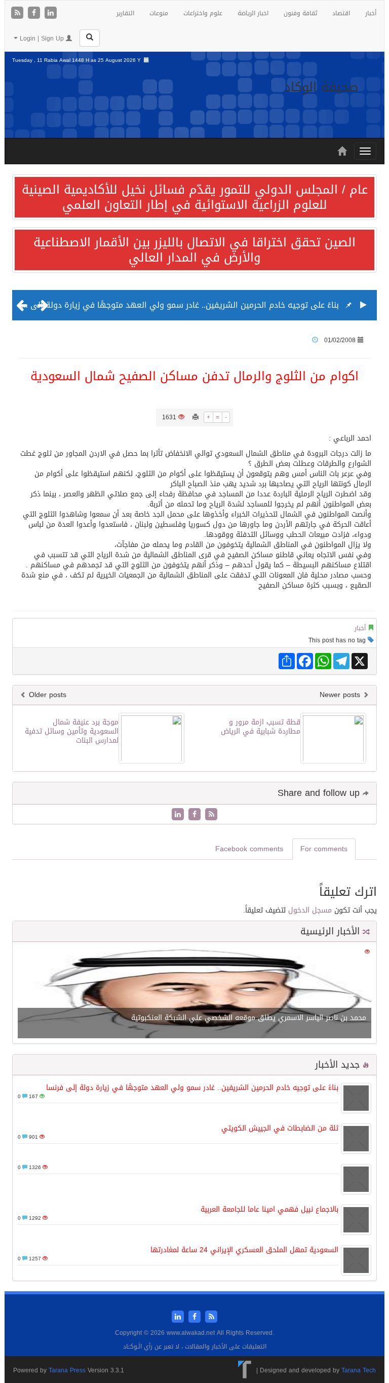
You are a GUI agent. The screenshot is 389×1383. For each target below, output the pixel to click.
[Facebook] (35, 13)
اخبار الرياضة (253, 13)
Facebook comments (249, 849)
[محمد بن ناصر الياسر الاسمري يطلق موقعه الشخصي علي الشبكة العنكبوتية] (194, 993)
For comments (323, 849)
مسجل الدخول (310, 910)
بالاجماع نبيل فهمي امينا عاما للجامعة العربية (269, 1209)
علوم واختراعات (202, 13)
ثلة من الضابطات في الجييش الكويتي (279, 1128)
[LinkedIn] (51, 13)
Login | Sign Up (42, 38)
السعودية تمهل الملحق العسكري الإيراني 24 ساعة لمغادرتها (244, 1250)
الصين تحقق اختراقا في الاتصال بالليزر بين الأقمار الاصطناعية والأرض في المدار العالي (194, 250)
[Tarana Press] (245, 1370)
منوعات (158, 13)
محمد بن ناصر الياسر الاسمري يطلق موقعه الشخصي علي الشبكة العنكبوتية (248, 1018)
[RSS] (18, 13)
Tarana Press (67, 1370)
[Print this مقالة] (195, 417)
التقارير (125, 13)
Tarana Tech (358, 1370)
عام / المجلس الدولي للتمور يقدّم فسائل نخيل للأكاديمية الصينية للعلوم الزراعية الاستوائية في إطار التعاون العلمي (195, 197)
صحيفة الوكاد (321, 87)
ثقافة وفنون (300, 13)
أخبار (370, 13)
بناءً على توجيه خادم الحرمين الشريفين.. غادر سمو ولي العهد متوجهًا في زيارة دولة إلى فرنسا (173, 305)
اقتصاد (341, 13)
